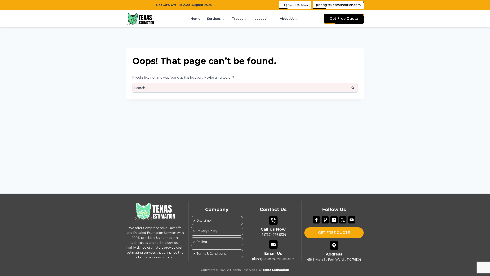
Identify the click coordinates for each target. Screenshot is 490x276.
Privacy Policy (206, 231)
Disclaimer (204, 220)
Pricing (201, 242)
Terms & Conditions (211, 253)
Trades (237, 19)
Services (214, 19)
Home (195, 19)
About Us (287, 19)
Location (262, 19)
